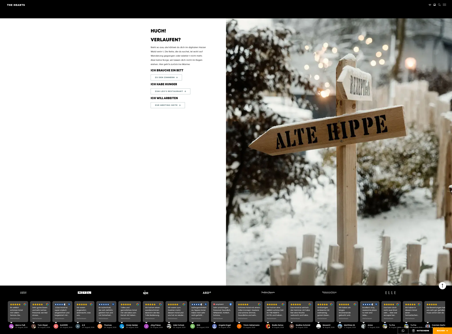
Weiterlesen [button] (15, 319)
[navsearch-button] (439, 5)
